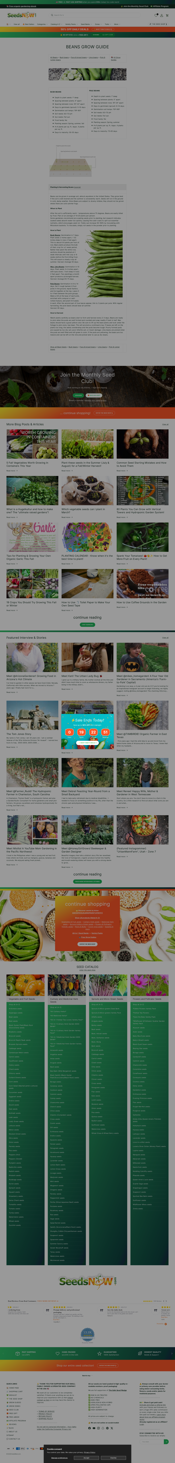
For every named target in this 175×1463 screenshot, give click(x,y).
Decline (113, 1458)
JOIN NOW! (107, 741)
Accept (86, 1458)
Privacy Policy (89, 1452)
